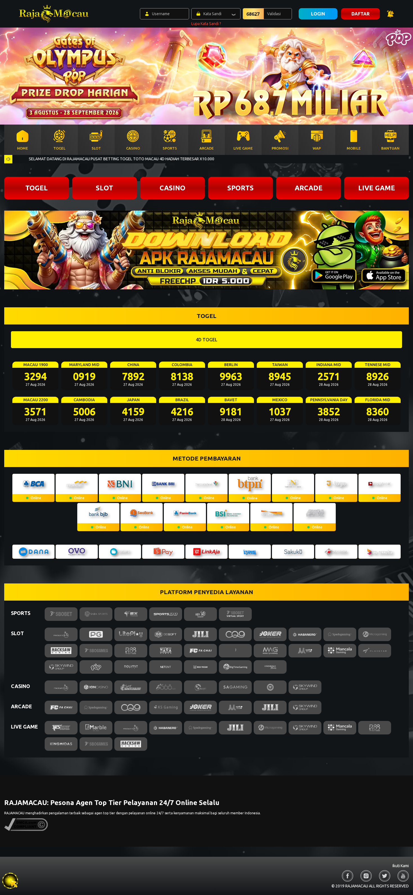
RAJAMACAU (14, 813)
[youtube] (403, 876)
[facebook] (347, 876)
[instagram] (366, 876)
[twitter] (384, 876)
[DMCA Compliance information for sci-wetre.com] (26, 829)
